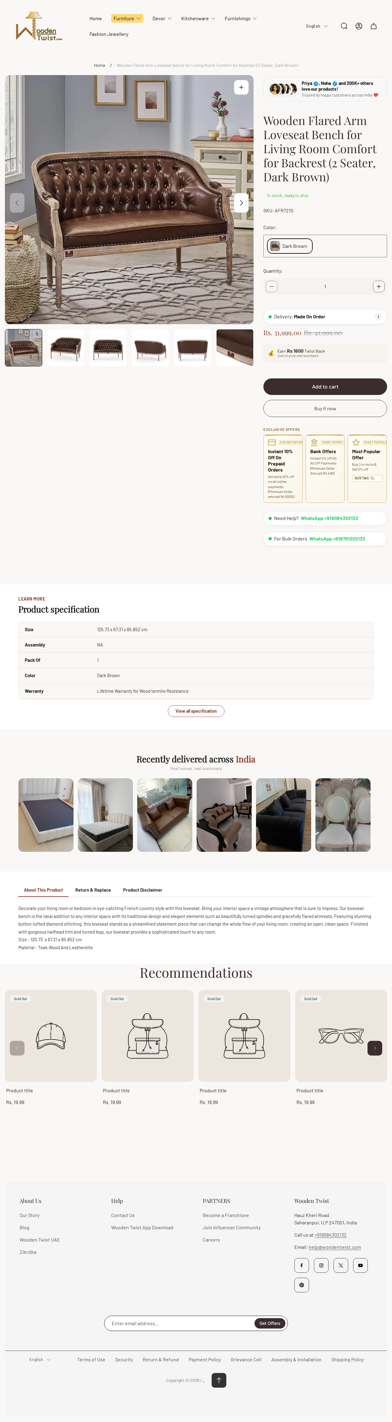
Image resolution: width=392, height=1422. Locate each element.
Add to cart (325, 387)
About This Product (43, 890)
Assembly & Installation (296, 1359)
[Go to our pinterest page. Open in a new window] (301, 1285)
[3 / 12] (108, 347)
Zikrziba (28, 1252)
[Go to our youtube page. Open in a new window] (360, 1265)
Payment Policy (205, 1359)
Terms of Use (91, 1359)
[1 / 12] (23, 347)
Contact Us (123, 1215)
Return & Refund (161, 1359)
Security (124, 1359)
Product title (19, 1090)
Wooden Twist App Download (142, 1227)
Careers (211, 1239)
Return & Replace (93, 890)
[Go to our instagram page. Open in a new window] (321, 1265)
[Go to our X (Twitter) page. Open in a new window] (341, 1265)
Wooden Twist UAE (40, 1239)
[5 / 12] (192, 347)
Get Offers (270, 1323)
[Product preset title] (51, 1036)
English (313, 25)
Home (99, 65)
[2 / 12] (66, 347)
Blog (24, 1227)
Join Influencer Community (232, 1227)
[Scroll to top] (219, 1380)
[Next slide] (241, 203)
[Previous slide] (17, 203)
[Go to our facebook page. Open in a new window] (301, 1265)
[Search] (344, 26)
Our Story (30, 1215)
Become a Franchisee (226, 1215)
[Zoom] (241, 87)
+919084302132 (331, 1235)
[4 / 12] (150, 347)
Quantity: (273, 271)
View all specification (196, 711)
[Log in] (359, 26)
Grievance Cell (246, 1359)
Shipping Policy (347, 1359)
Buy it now (325, 408)
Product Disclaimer (142, 890)
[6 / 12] (235, 347)
